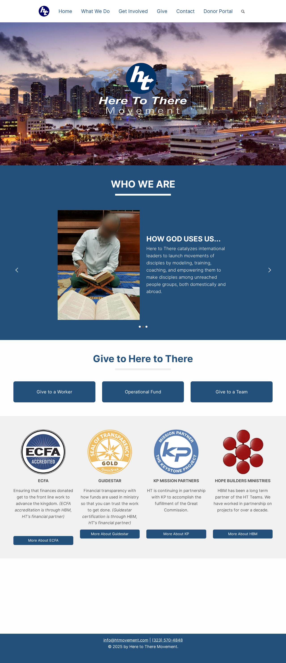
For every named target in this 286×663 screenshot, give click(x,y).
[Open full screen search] (243, 11)
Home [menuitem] (65, 11)
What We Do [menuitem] (95, 11)
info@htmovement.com (125, 640)
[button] (54, 392)
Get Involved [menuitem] (133, 11)
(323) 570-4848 (167, 640)
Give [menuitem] (162, 11)
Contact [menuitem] (185, 11)
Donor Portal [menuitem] (218, 11)
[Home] (45, 11)
